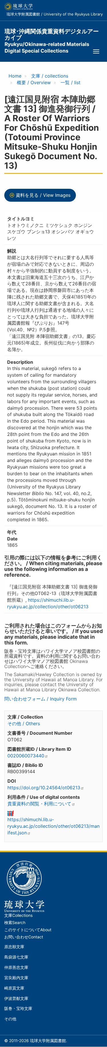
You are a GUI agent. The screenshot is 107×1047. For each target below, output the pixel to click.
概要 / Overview (34, 82)
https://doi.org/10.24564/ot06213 (43, 787)
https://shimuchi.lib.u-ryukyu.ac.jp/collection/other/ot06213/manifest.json (53, 826)
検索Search (14, 922)
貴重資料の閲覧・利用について (39, 804)
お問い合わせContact (23, 937)
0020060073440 (25, 756)
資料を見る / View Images (43, 195)
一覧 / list (70, 82)
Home (15, 76)
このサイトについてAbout (27, 929)
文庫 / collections (49, 76)
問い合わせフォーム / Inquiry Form (40, 699)
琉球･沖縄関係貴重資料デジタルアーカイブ (52, 34)
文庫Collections (18, 915)
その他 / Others (23, 723)
